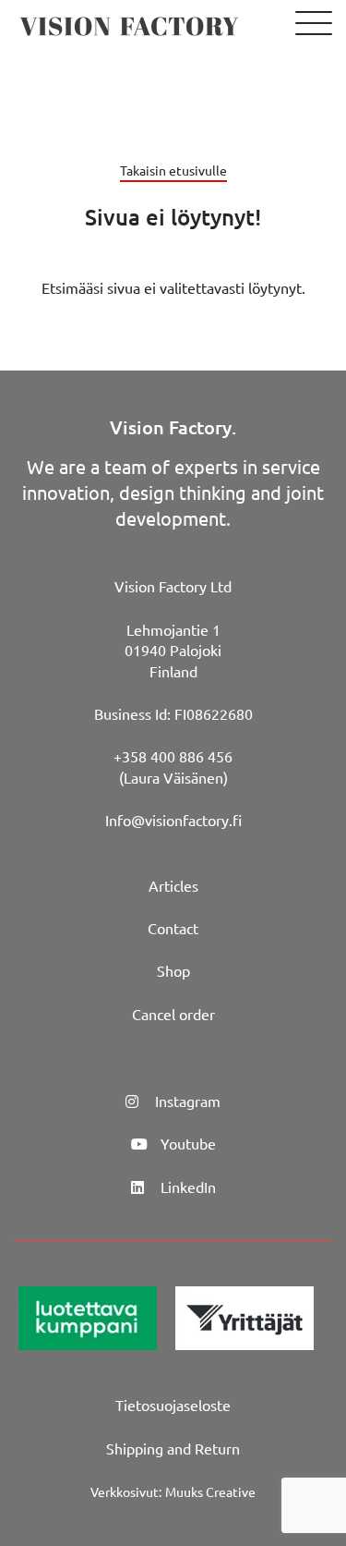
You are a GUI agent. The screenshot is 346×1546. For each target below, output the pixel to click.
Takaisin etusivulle (173, 170)
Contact (173, 928)
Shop (173, 970)
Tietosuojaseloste (173, 1404)
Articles (173, 885)
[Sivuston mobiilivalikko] (313, 24)
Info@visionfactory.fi (173, 819)
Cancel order (173, 1013)
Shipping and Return (173, 1448)
